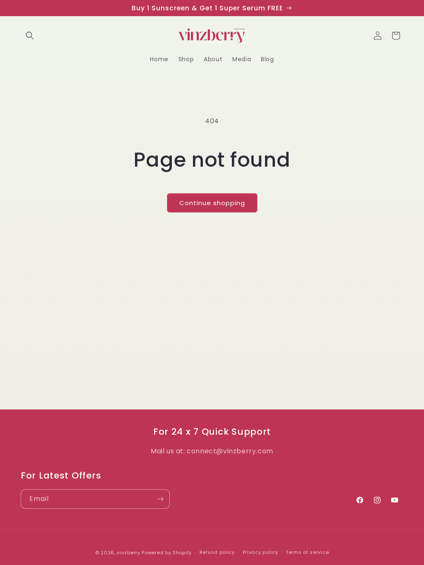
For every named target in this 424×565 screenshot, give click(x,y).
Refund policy (217, 552)
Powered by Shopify (167, 552)
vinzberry (128, 552)
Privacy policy (260, 552)
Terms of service (307, 552)
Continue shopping (212, 203)
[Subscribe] (160, 499)
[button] (30, 35)
